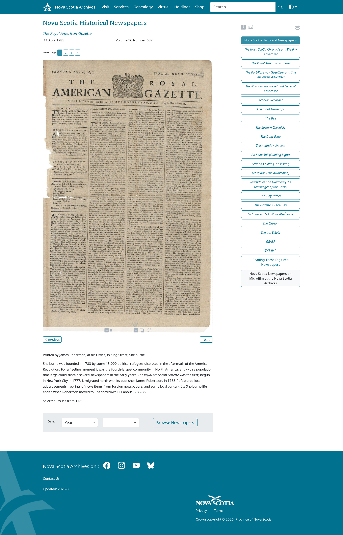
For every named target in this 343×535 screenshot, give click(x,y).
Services (121, 7)
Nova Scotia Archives (75, 7)
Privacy (201, 510)
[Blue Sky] (151, 465)
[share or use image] (250, 28)
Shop (199, 7)
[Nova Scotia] (215, 501)
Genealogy (143, 7)
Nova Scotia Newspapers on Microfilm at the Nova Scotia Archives (270, 278)
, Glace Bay (270, 205)
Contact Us (51, 478)
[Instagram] (121, 465)
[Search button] (280, 7)
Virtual (164, 7)
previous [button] (53, 339)
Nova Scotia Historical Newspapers (270, 40)
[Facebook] (107, 465)
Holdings (182, 7)
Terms (219, 510)
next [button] (205, 339)
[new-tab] (243, 28)
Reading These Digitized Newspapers (270, 262)
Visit (105, 7)
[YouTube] (136, 465)
